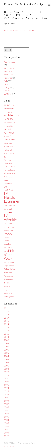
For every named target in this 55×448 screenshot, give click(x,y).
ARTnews (9, 132)
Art (5, 81)
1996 (6, 381)
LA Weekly (10, 217)
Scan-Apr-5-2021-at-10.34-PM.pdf (19, 30)
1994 (6, 388)
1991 (6, 397)
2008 (6, 343)
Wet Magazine (9, 297)
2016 (6, 321)
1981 (6, 429)
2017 (6, 318)
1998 (6, 375)
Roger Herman (9, 279)
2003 (6, 359)
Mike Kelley (8, 230)
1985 (6, 417)
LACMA (8, 190)
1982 (6, 426)
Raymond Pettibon (9, 262)
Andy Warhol (8, 112)
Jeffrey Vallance (9, 173)
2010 (6, 337)
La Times (8, 210)
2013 (6, 327)
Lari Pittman (8, 205)
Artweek (7, 136)
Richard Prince (9, 269)
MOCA (8, 233)
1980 (6, 433)
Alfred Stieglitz (8, 108)
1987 (6, 410)
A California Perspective (25, 16)
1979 (6, 436)
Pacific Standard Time (7, 243)
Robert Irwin (8, 272)
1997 (6, 378)
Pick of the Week (9, 254)
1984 (6, 420)
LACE (6, 187)
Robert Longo (8, 276)
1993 (6, 391)
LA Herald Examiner (12, 197)
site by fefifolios (9, 446)
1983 (6, 423)
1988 (6, 407)
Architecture (9, 62)
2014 (6, 324)
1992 (6, 394)
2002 (6, 362)
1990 (6, 401)
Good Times (9, 166)
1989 (6, 404)
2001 (6, 365)
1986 (6, 413)
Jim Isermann (8, 177)
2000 (6, 369)
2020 (6, 311)
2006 (6, 350)
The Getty (7, 283)
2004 (6, 356)
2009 (6, 340)
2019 (6, 314)
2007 (6, 346)
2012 (6, 330)
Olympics (7, 237)
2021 (6, 308)
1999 (6, 372)
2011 (6, 334)
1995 (6, 385)
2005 (6, 353)
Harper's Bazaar (9, 170)
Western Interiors (9, 293)
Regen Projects (9, 266)
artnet (7, 129)
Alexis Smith (9, 105)
